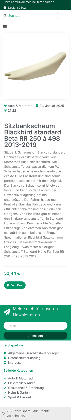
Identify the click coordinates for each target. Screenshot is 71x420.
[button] (5, 26)
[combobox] (30, 15)
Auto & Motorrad (20, 106)
